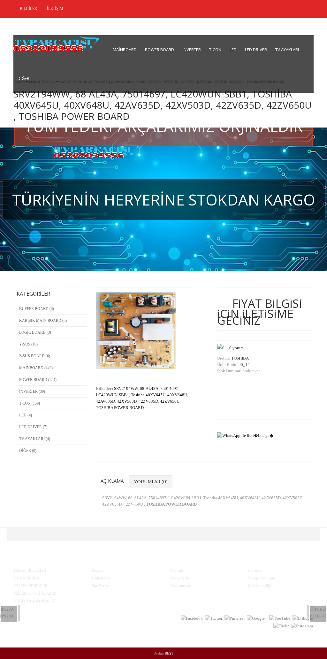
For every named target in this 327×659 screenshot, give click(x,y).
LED (233, 49)
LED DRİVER (256, 49)
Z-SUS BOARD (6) (34, 356)
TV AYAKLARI (287, 49)
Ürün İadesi (101, 578)
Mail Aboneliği (259, 586)
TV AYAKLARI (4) (34, 439)
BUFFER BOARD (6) (36, 308)
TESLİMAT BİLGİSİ (30, 586)
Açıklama (112, 480)
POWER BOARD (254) (38, 379)
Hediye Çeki (179, 578)
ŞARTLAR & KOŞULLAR (35, 601)
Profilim (254, 570)
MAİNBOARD (125, 49)
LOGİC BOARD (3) (35, 332)
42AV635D (105, 401)
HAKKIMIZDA (27, 578)
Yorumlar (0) (151, 481)
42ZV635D (148, 401)
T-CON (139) (29, 403)
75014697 (169, 388)
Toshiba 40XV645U (148, 394)
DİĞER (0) (27, 450)
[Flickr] (281, 626)
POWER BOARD (159, 49)
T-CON (215, 49)
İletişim (54, 8)
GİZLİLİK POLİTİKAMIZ (35, 593)
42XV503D (127, 401)
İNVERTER (191, 49)
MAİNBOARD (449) (36, 368)
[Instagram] (302, 626)
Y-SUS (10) (28, 344)
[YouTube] (279, 618)
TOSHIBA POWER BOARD (120, 407)
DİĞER (23, 78)
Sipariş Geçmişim (261, 578)
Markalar (177, 570)
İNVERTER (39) (32, 391)
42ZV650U (169, 401)
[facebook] (192, 618)
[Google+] (257, 618)
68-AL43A (149, 388)
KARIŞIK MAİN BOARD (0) (43, 320)
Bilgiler (28, 8)
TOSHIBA (240, 358)
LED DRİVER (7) (33, 427)
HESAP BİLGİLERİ (30, 570)
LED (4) (25, 415)
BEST (169, 653)
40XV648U (177, 394)
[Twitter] (213, 618)
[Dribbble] (303, 618)
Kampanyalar (180, 586)
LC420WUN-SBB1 (112, 394)
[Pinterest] (234, 618)
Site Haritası (101, 586)
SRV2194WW (126, 388)
